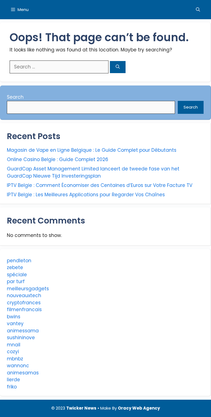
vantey (15, 323)
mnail (13, 344)
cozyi (13, 351)
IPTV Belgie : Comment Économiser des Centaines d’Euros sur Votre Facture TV (99, 185)
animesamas (23, 372)
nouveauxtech (24, 295)
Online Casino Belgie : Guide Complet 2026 (57, 159)
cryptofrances (24, 302)
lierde (13, 379)
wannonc (18, 365)
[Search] (118, 67)
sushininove (21, 337)
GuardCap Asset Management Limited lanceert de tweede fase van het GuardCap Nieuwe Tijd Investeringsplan (93, 172)
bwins (13, 316)
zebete (15, 267)
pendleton (19, 260)
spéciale (17, 274)
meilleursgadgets (28, 288)
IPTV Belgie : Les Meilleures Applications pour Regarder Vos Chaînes (86, 194)
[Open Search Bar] (198, 9)
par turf (16, 281)
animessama (23, 330)
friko (12, 386)
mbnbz (15, 358)
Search (15, 97)
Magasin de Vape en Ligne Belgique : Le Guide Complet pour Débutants (91, 150)
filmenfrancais (24, 309)
